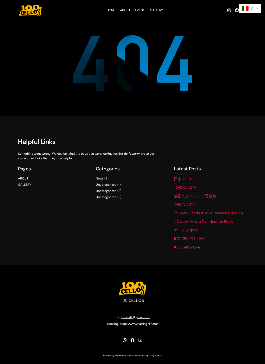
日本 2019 (182, 179)
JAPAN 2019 (184, 204)
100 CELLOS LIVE (189, 239)
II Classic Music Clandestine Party (203, 221)
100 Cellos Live (187, 247)
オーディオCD (186, 230)
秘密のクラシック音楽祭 (195, 196)
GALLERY (24, 185)
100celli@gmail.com (135, 317)
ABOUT (23, 178)
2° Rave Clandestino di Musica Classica (208, 213)
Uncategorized (106, 185)
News (100, 178)
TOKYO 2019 (185, 187)
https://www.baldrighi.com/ (139, 324)
